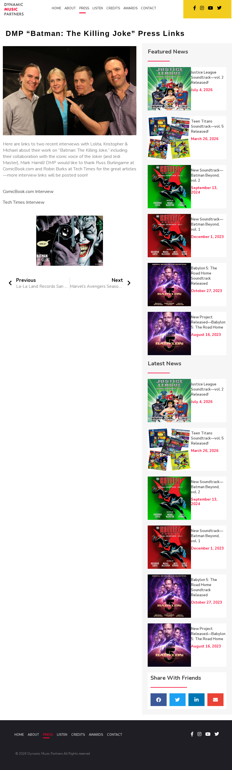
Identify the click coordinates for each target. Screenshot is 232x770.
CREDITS (113, 8)
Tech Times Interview (23, 202)
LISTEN (98, 8)
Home (19, 735)
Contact (114, 735)
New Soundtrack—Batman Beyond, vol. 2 (207, 175)
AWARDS (130, 8)
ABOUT (70, 8)
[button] (159, 699)
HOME (56, 8)
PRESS (84, 8)
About (33, 735)
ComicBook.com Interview (28, 191)
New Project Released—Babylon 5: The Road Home (208, 322)
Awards (96, 735)
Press (48, 735)
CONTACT (148, 8)
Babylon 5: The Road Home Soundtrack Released (204, 276)
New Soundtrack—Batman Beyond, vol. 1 (207, 224)
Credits (78, 735)
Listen (62, 735)
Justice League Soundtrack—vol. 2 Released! (207, 77)
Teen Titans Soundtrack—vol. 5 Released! (207, 126)
